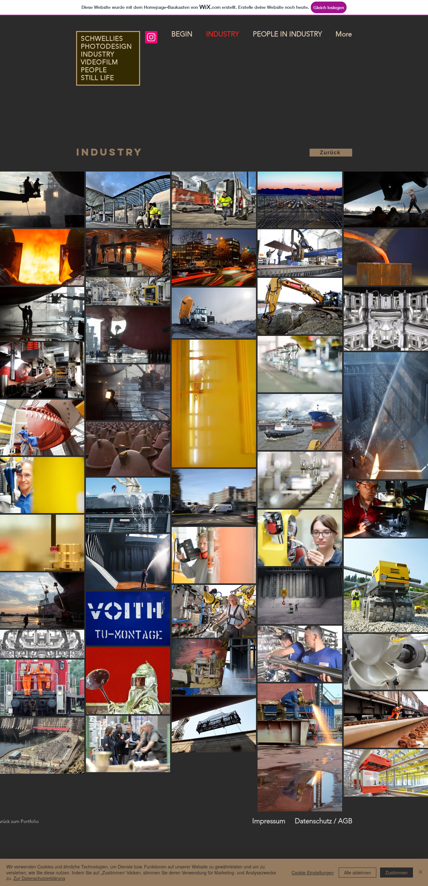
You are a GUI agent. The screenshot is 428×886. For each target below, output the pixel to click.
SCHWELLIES (102, 38)
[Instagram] (151, 37)
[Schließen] (420, 872)
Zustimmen (396, 872)
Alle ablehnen (357, 872)
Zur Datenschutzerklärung (39, 878)
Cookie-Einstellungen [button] (313, 872)
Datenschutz (313, 821)
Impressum (268, 821)
